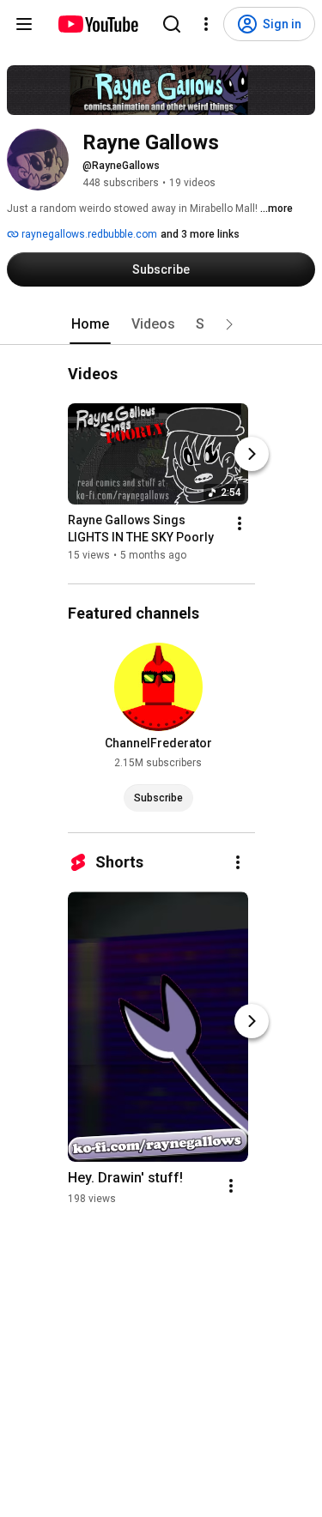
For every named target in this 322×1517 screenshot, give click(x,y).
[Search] (171, 24)
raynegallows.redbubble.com (88, 234)
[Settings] (206, 24)
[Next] (251, 454)
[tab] (90, 324)
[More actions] (239, 523)
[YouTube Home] (97, 24)
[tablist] (161, 324)
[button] (229, 324)
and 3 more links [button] (200, 234)
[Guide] (24, 24)
